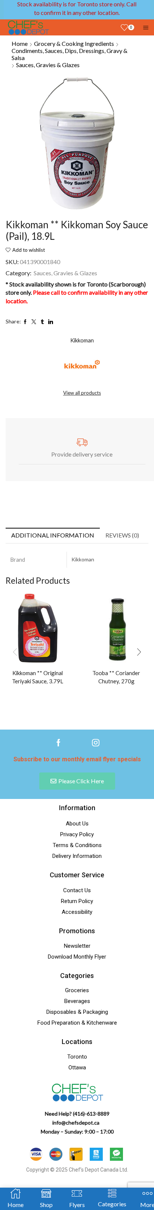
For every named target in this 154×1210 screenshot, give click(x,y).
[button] (139, 652)
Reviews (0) (122, 535)
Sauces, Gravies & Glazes (48, 64)
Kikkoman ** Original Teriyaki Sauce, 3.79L (37, 677)
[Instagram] (95, 742)
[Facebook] (58, 742)
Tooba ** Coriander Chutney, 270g (116, 677)
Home (20, 43)
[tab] (53, 535)
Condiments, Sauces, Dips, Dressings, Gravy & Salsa (69, 54)
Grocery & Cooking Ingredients (74, 43)
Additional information (52, 535)
